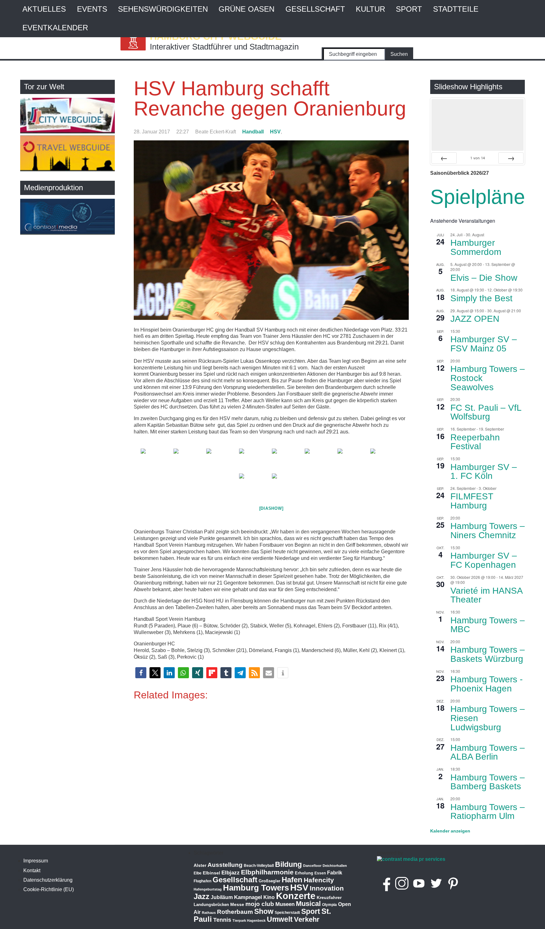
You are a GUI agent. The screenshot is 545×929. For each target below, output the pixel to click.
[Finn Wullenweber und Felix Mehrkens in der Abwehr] (255, 485)
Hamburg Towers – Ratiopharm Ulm (487, 811)
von (477, 158)
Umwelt (280, 919)
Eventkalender (55, 27)
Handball (253, 131)
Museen (285, 904)
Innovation (327, 888)
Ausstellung (225, 864)
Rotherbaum (235, 911)
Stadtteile (455, 9)
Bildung (288, 864)
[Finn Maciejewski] (156, 460)
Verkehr (306, 919)
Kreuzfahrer (329, 897)
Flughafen (202, 881)
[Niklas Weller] (255, 460)
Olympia (329, 905)
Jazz (201, 896)
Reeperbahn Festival (475, 441)
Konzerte (295, 896)
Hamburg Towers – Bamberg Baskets (487, 782)
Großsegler (269, 881)
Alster (200, 865)
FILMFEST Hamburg (471, 500)
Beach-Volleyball (259, 865)
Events (92, 9)
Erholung (304, 873)
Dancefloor (312, 865)
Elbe (198, 873)
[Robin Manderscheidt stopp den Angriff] (287, 460)
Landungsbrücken (211, 904)
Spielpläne (477, 196)
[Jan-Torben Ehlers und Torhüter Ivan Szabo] (386, 460)
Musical (308, 904)
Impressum (35, 860)
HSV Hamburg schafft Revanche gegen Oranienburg (270, 98)
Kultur (370, 9)
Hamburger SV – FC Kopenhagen (483, 560)
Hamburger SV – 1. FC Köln (483, 471)
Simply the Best (481, 298)
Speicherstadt (287, 912)
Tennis (222, 920)
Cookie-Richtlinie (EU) (48, 889)
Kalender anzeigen (450, 830)
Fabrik (334, 872)
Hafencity (319, 880)
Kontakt (31, 870)
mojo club (259, 904)
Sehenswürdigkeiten (163, 9)
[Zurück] (444, 158)
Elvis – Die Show (483, 278)
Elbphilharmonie (267, 872)
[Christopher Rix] (189, 460)
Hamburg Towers (256, 887)
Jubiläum (222, 897)
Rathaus (209, 912)
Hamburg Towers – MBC (487, 624)
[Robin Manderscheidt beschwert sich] (287, 485)
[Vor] (511, 158)
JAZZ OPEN (474, 319)
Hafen (292, 879)
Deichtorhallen (335, 865)
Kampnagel (248, 897)
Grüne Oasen (246, 9)
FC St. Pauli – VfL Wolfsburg (486, 412)
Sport (409, 9)
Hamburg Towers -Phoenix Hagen (486, 683)
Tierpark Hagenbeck (249, 920)
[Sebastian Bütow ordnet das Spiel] (353, 460)
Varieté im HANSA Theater (486, 595)
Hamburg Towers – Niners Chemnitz (487, 530)
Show (263, 911)
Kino (269, 897)
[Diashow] (271, 508)
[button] (140, 672)
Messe (237, 904)
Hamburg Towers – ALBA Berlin (487, 752)
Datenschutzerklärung (48, 880)
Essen (320, 873)
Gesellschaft (315, 9)
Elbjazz (230, 873)
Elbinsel (211, 872)
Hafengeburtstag (208, 889)
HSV (275, 131)
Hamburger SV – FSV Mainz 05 (483, 343)
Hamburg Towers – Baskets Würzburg (487, 654)
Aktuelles (44, 9)
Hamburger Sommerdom (475, 247)
